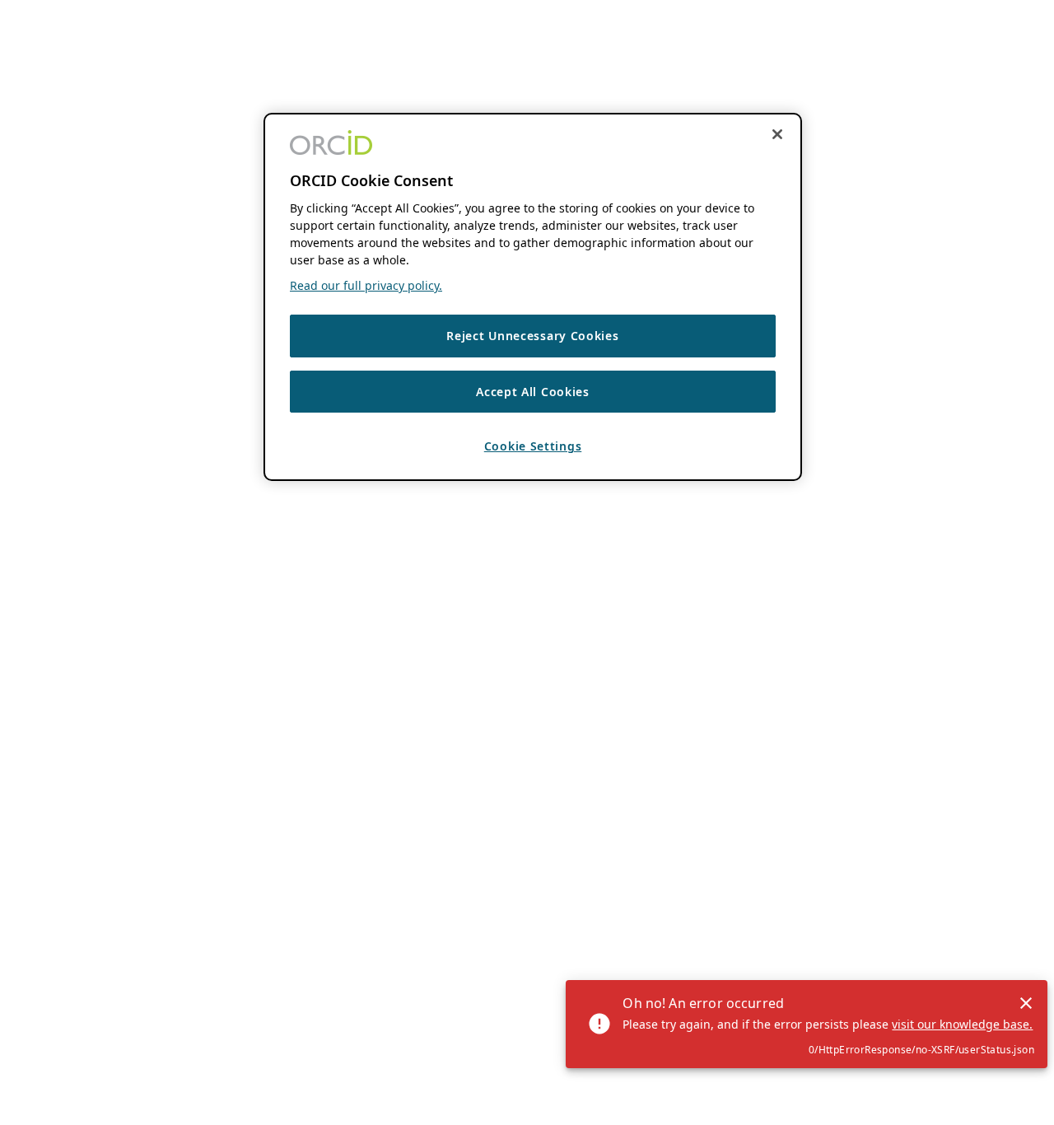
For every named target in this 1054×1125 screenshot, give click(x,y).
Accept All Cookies (533, 391)
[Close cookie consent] (777, 134)
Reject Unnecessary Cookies (532, 335)
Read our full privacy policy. (366, 285)
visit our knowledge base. (962, 1024)
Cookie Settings (533, 446)
